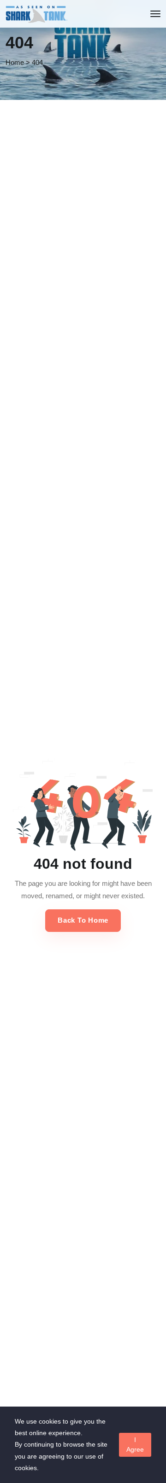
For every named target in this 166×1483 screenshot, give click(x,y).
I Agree (135, 1444)
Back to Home (83, 920)
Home (15, 62)
